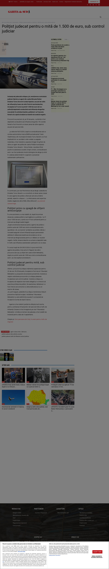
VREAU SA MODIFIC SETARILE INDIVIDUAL (96, 556)
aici (3, 561)
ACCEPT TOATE (97, 551)
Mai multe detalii (21, 551)
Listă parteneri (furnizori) (54, 555)
